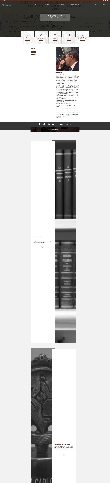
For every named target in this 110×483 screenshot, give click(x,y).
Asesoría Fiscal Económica (59, 4)
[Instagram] (4, 0)
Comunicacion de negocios (75, 4)
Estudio (36, 4)
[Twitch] (8, 0)
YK (95, 4)
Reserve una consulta (55, 129)
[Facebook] (3, 0)
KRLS (87, 4)
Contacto (103, 4)
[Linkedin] (1, 0)
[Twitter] (7, 0)
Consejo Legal (46, 4)
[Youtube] (5, 0)
